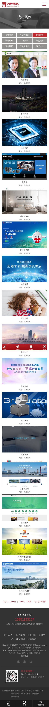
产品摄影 (40, 41)
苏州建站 (28, 691)
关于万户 (8, 635)
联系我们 (32, 639)
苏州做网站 (35, 694)
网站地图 (24, 656)
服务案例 (20, 635)
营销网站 (9, 46)
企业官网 (9, 35)
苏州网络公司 (38, 691)
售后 (24, 705)
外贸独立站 (24, 35)
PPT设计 (40, 46)
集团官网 (40, 35)
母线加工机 (15, 697)
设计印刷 (9, 41)
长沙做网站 (15, 694)
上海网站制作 (25, 694)
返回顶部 (41, 705)
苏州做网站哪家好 (17, 691)
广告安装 (24, 41)
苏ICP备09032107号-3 (16, 648)
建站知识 (20, 639)
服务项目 (31, 635)
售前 (8, 705)
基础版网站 (24, 46)
